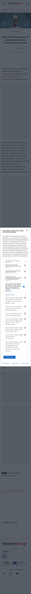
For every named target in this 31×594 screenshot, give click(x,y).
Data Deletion (5, 363)
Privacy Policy (25, 363)
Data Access (15, 363)
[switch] (24, 265)
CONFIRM (9, 357)
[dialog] (15, 297)
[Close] (27, 230)
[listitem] (15, 261)
